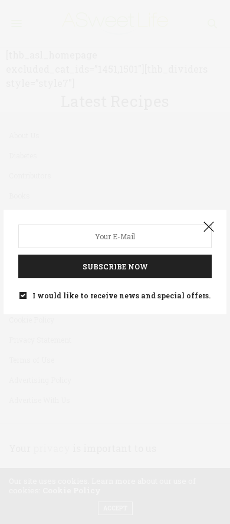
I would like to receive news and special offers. (121, 295)
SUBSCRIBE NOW (115, 266)
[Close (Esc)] (209, 227)
